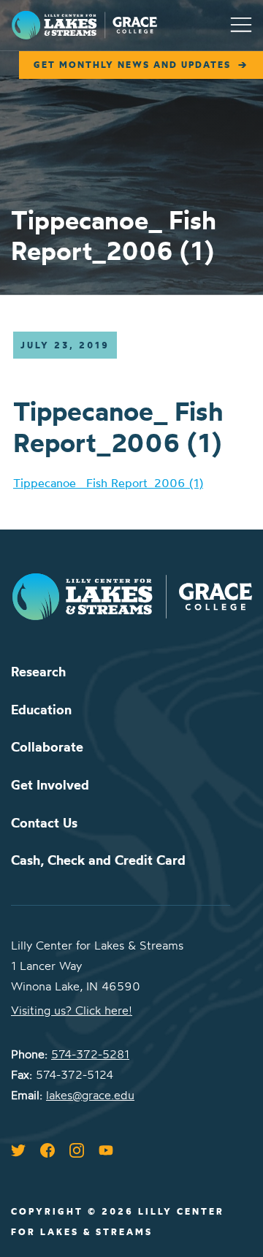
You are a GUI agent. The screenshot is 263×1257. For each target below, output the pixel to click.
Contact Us (44, 822)
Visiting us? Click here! (71, 1010)
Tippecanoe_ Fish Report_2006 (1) (108, 482)
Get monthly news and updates (132, 64)
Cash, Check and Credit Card (98, 860)
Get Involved (50, 784)
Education (41, 709)
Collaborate (47, 746)
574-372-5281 (90, 1054)
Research (38, 671)
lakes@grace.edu (90, 1095)
